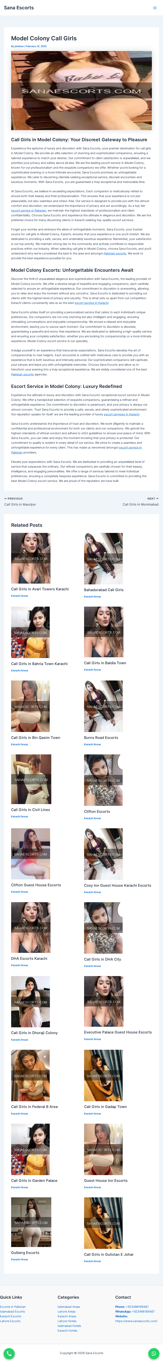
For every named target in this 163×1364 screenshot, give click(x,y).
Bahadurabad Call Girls (104, 590)
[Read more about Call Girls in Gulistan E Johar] (103, 1223)
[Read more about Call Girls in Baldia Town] (103, 632)
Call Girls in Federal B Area (34, 1106)
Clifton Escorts (97, 811)
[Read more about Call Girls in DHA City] (103, 927)
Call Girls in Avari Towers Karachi (40, 589)
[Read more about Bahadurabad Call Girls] (103, 558)
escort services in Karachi (121, 414)
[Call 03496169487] (9, 1353)
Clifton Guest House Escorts (36, 885)
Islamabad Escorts (12, 1311)
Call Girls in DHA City (102, 959)
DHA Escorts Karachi (29, 958)
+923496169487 (132, 1307)
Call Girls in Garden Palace (34, 1180)
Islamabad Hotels (69, 1326)
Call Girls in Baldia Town (105, 663)
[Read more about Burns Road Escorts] (103, 706)
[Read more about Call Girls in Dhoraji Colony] (30, 1001)
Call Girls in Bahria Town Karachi (39, 663)
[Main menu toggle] (155, 8)
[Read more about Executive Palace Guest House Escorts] (103, 1001)
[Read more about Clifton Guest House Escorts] (30, 854)
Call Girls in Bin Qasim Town (35, 737)
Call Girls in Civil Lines (30, 809)
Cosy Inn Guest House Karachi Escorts (117, 885)
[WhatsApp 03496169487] (153, 1353)
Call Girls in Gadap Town (105, 1106)
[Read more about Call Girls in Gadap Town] (103, 1075)
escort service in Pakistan (28, 210)
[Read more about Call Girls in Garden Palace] (30, 1149)
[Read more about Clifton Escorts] (103, 780)
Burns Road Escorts (101, 737)
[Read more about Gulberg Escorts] (31, 1222)
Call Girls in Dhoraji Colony (34, 1032)
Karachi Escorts (10, 1316)
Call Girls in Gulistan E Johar (109, 1254)
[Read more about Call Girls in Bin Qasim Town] (30, 706)
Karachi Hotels (67, 1330)
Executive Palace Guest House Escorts (118, 1032)
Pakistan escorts (115, 253)
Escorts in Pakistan (13, 1307)
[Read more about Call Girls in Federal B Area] (30, 1075)
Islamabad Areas (69, 1307)
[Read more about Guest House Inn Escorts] (103, 1149)
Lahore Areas (67, 1311)
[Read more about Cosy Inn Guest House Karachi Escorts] (103, 854)
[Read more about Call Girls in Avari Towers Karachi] (30, 558)
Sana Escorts (19, 8)
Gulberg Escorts (25, 1252)
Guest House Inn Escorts (106, 1180)
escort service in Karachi (91, 303)
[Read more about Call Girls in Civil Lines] (31, 779)
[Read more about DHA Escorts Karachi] (30, 927)
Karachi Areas (19, 595)
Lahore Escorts (10, 1321)
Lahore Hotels (67, 1321)
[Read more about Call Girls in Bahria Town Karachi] (30, 632)
